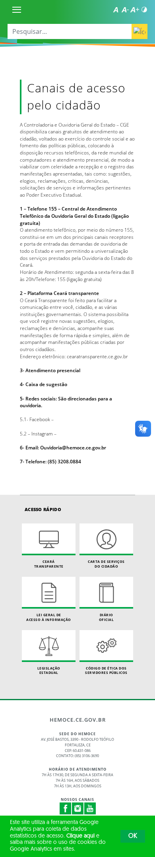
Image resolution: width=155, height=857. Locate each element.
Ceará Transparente (49, 563)
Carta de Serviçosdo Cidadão (106, 563)
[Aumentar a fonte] (135, 9)
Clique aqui (80, 836)
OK (132, 836)
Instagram (78, 808)
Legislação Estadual (48, 670)
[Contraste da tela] (144, 9)
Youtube (90, 808)
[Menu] (16, 9)
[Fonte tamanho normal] (115, 9)
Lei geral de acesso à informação (48, 617)
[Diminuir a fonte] (125, 9)
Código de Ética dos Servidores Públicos (106, 670)
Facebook (66, 808)
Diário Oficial (106, 617)
